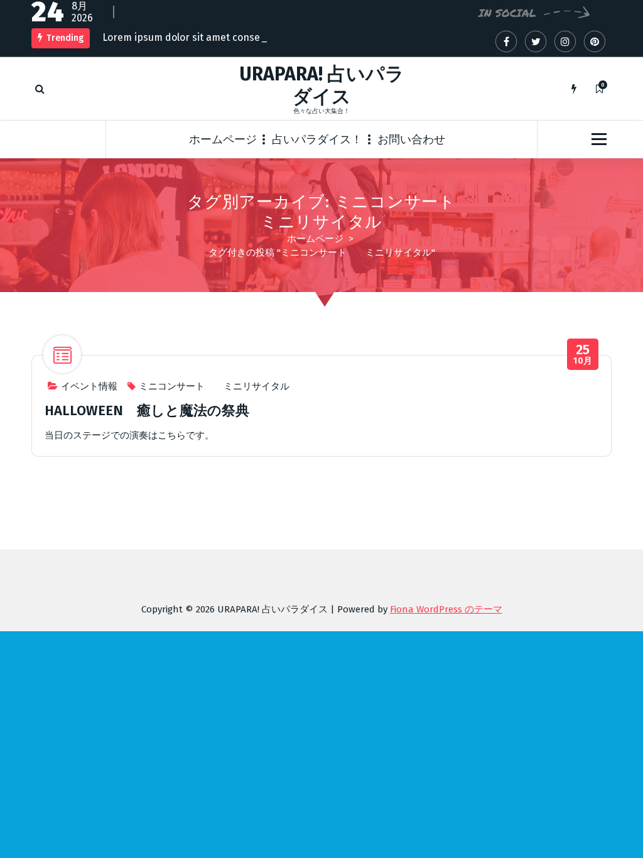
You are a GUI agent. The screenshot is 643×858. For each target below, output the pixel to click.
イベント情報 (89, 386)
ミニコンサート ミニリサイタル (214, 386)
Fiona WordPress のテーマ (446, 609)
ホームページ (223, 139)
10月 (583, 354)
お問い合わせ (411, 139)
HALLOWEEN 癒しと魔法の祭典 (147, 410)
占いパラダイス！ (317, 139)
